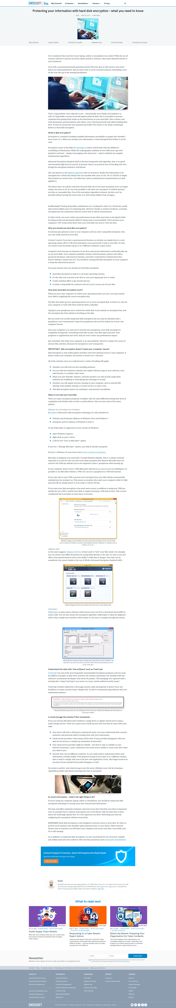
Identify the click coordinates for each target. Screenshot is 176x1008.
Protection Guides (75, 42)
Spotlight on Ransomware (80, 930)
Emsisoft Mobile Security (36, 997)
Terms (84, 1005)
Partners (96, 3)
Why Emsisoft (56, 3)
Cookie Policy (98, 1005)
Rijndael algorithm (75, 173)
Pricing (106, 3)
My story (101, 889)
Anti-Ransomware (61, 981)
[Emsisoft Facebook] (139, 1004)
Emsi (77, 15)
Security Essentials (118, 930)
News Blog (87, 978)
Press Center (132, 987)
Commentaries (43, 929)
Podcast (131, 997)
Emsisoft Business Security (37, 978)
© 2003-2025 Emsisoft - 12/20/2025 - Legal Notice (68, 1005)
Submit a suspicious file (112, 981)
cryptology (79, 147)
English (114, 1005)
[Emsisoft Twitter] (142, 1004)
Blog (37, 968)
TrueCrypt (52, 673)
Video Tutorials (88, 991)
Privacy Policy (125, 961)
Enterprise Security (139, 42)
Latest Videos (53, 42)
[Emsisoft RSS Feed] (145, 1004)
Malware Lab (97, 42)
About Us (131, 978)
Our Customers (133, 981)
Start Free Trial (51, 861)
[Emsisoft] (35, 1004)
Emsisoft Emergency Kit (36, 994)
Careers (131, 991)
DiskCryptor (53, 612)
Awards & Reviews (134, 984)
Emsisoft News (117, 42)
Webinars (131, 994)
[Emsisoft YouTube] (132, 1004)
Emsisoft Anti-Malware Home (38, 991)
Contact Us (108, 978)
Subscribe (138, 956)
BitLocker (52, 412)
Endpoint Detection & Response (66, 987)
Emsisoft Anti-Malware (116, 839)
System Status (107, 1005)
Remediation (83, 3)
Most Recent (34, 42)
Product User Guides (90, 987)
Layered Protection (62, 978)
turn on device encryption (94, 452)
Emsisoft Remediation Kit (37, 984)
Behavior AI (59, 997)
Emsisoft (35, 3)
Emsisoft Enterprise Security (37, 981)
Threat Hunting (60, 991)
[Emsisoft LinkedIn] (135, 1004)
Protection (69, 3)
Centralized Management (64, 984)
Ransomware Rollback (63, 994)
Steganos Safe (72, 552)
